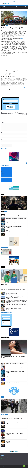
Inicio (4, 6)
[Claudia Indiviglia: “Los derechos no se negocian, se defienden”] (3, 309)
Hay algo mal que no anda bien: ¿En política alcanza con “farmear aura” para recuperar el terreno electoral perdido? (16, 222)
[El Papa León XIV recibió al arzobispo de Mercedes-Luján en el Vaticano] (3, 434)
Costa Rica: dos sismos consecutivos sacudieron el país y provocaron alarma (15, 429)
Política (8, 6)
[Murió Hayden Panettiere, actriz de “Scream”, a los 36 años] (3, 383)
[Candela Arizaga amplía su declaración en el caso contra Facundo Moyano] (3, 445)
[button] (9, 8)
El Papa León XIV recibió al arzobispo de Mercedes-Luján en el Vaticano (14, 433)
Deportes (25, 6)
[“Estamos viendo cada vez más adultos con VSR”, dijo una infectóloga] (3, 375)
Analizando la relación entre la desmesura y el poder (9, 213)
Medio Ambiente (3, 25)
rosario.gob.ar (22, 38)
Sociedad (5, 211)
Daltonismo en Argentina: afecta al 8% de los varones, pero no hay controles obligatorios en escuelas (15, 364)
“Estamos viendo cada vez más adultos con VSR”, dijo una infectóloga (14, 375)
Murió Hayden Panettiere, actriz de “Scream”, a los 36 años (13, 382)
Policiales (16, 6)
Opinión (21, 6)
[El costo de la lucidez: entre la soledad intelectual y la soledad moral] (3, 227)
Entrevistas (3, 284)
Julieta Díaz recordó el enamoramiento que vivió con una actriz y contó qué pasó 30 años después (13, 357)
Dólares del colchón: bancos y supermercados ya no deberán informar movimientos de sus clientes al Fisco (21, 113)
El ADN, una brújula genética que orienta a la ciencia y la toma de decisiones (15, 371)
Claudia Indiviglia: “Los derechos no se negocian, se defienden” (13, 308)
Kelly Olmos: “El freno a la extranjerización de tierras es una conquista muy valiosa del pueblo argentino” (16, 305)
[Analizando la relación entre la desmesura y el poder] (14, 203)
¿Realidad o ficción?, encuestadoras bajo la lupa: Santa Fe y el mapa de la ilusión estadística (15, 230)
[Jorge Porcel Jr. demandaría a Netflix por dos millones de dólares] (3, 379)
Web (1, 139)
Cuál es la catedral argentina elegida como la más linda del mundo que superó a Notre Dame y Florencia (16, 441)
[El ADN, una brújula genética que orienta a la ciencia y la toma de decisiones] (3, 372)
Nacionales (3, 414)
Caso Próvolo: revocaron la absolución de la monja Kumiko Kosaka (14, 422)
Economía (12, 6)
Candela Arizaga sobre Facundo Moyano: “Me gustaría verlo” (10, 415)
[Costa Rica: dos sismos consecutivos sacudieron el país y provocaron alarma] (3, 430)
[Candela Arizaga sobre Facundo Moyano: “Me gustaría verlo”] (14, 406)
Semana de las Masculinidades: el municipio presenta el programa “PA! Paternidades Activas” (16, 437)
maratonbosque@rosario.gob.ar (21, 87)
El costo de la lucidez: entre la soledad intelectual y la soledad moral (14, 226)
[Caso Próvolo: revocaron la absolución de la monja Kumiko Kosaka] (3, 422)
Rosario (7, 25)
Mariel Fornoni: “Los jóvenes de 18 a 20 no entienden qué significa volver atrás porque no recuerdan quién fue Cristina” (13, 286)
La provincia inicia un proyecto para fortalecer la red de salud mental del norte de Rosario (7, 113)
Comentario (2, 122)
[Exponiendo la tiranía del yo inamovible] (3, 234)
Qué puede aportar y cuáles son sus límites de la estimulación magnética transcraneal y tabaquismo (16, 367)
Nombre (4, 99)
